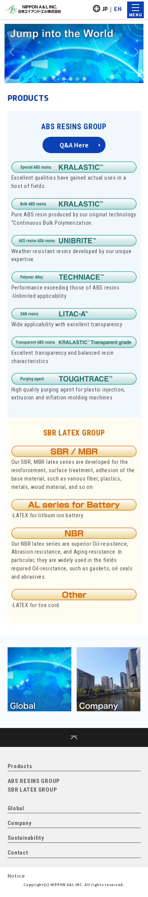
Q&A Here (74, 145)
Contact (18, 852)
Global (16, 808)
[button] (64, 79)
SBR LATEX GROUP (74, 433)
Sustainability (26, 837)
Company (20, 823)
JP (105, 9)
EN (117, 9)
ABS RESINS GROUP (74, 126)
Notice (16, 875)
